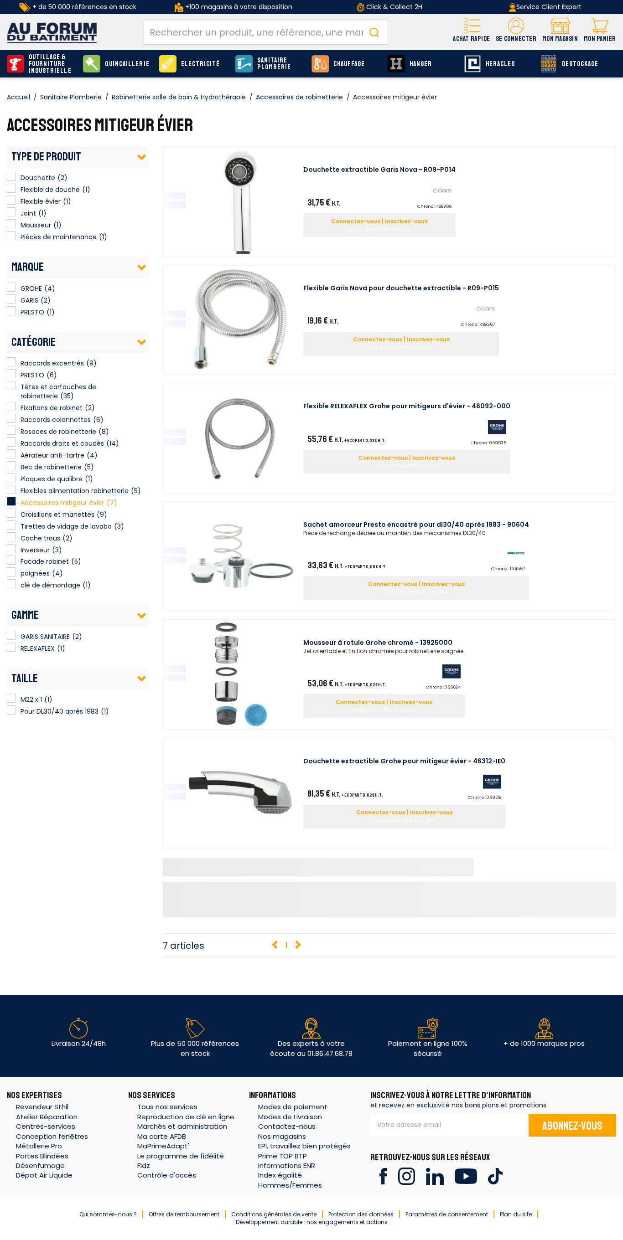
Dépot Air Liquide (44, 1175)
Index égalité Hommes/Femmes (290, 1179)
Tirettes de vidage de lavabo (66, 526)
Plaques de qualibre (52, 479)
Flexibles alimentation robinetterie (75, 490)
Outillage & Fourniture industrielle (50, 64)
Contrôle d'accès (166, 1175)
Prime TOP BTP (282, 1156)
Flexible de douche (11, 188)
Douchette (11, 176)
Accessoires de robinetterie (299, 97)
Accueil (18, 97)
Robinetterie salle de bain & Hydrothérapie (179, 97)
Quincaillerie (127, 64)
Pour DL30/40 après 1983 (11, 710)
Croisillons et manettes (57, 514)
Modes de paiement (292, 1106)
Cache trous (40, 538)
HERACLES (500, 64)
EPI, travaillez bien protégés (304, 1146)
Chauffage (349, 64)
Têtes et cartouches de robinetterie (58, 391)
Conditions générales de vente (274, 1214)
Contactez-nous (287, 1126)
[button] (516, 32)
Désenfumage (40, 1165)
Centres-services (45, 1126)
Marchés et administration (182, 1126)
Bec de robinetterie (51, 467)
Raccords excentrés (52, 363)
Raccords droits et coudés (62, 443)
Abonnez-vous (572, 1126)
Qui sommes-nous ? (108, 1214)
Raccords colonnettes (56, 419)
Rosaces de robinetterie (58, 431)
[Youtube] (466, 1175)
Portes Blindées (42, 1156)
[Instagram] (406, 1175)
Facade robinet (45, 561)
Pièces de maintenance (11, 235)
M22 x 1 (11, 698)
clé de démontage (50, 585)
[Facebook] (383, 1175)
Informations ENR (286, 1165)
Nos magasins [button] (282, 1136)
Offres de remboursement (184, 1214)
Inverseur (35, 550)
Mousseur (11, 223)
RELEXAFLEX (11, 647)
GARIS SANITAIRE (11, 635)
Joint (11, 211)
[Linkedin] (435, 1175)
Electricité (200, 64)
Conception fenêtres (52, 1136)
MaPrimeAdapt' (163, 1146)
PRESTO (11, 310)
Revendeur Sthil (42, 1106)
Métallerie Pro (39, 1146)
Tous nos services (167, 1106)
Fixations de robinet (52, 407)
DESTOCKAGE (580, 64)
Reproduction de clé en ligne (185, 1117)
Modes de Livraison (290, 1117)
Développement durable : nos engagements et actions (312, 1222)
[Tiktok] (495, 1175)
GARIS (11, 299)
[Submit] (374, 32)
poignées (35, 573)
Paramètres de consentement (446, 1214)
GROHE (11, 287)
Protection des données (361, 1214)
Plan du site (516, 1214)
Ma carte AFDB (161, 1136)
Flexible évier (11, 200)
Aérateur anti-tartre (52, 455)
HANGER (421, 64)
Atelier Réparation (47, 1117)
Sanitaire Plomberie (274, 64)
